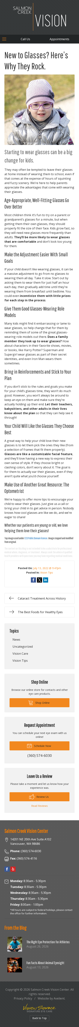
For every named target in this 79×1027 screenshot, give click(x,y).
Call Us (25, 39)
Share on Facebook (33, 580)
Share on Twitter (39, 580)
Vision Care (20, 654)
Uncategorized (22, 647)
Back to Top (40, 1018)
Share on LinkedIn (45, 580)
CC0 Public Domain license (35, 538)
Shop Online (42, 702)
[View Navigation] (5, 39)
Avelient (59, 998)
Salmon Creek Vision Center (50, 990)
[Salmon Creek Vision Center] (39, 17)
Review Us (42, 797)
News (16, 640)
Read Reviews (39, 806)
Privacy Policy (23, 998)
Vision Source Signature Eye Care (39, 1008)
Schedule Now (42, 746)
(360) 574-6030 (25, 851)
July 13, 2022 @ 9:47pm (47, 568)
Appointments (59, 39)
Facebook (7, 869)
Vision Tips (46, 572)
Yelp (13, 869)
